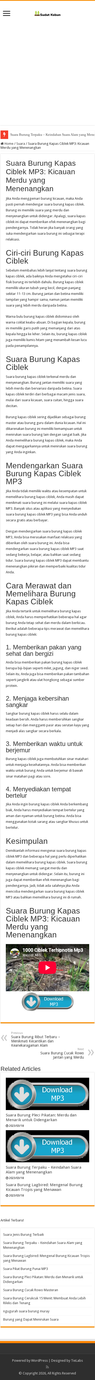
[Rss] (47, 1367)
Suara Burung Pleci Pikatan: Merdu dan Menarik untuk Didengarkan (41, 1117)
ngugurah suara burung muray (26, 1311)
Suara (20, 144)
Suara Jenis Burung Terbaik (23, 1235)
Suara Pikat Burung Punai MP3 (25, 1269)
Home (8, 144)
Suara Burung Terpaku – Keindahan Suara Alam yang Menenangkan (43, 1169)
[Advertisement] (47, 69)
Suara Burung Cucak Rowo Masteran (30, 1290)
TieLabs (77, 1360)
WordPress (39, 1360)
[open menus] (6, 14)
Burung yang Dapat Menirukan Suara (31, 1319)
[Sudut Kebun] (48, 12)
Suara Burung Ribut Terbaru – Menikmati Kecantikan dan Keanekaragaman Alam (35, 1039)
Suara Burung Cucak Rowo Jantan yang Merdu (62, 1053)
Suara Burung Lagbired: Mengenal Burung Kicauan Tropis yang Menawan (44, 1187)
